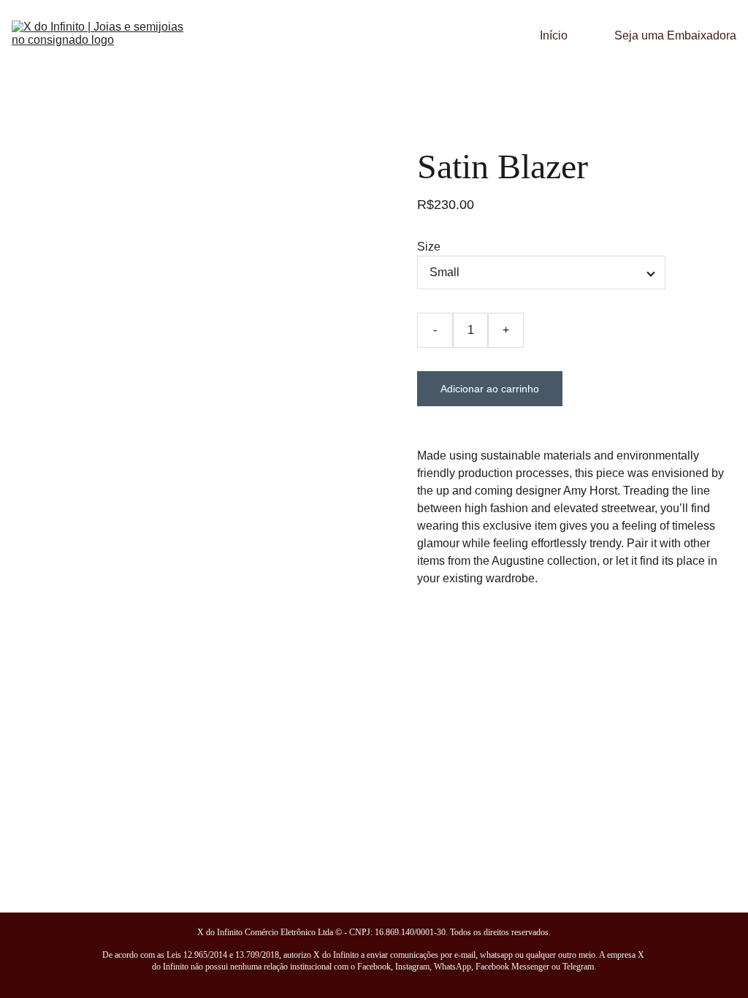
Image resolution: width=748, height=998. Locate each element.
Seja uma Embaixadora (675, 35)
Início (554, 35)
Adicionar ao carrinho (489, 389)
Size (428, 246)
